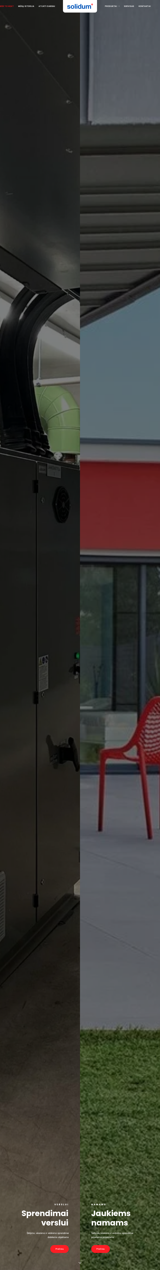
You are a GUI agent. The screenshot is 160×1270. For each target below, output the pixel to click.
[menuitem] (26, 6)
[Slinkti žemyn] (80, 1262)
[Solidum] (80, 6)
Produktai (111, 6)
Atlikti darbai (47, 6)
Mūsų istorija (26, 6)
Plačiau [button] (59, 1248)
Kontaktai (145, 6)
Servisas (129, 6)
